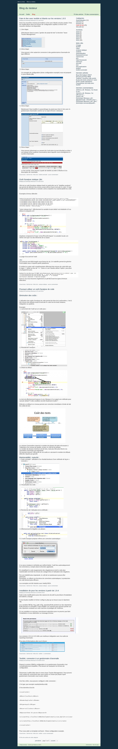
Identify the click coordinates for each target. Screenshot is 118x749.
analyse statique (43, 284)
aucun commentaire (53, 174)
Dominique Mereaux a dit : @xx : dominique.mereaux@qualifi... (86, 102)
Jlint (20, 260)
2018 (77, 33)
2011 (77, 40)
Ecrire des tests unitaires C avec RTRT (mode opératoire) (86, 80)
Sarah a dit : (80, 96)
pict (77, 58)
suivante (53, 740)
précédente (38, 740)
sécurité (78, 63)
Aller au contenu (31, 1)
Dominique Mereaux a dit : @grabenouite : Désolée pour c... (87, 99)
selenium (79, 61)
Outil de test (29, 174)
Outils (28, 14)
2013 (77, 37)
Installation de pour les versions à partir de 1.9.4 (39, 591)
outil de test (80, 56)
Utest (77, 48)
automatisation (81, 53)
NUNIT (78, 47)
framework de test (82, 55)
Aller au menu (21, 1)
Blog (33, 14)
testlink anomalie (43, 174)
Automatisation (81, 20)
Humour (78, 23)
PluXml (35, 744)
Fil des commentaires (92, 14)
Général (78, 22)
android (78, 52)
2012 (77, 38)
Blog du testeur (28, 8)
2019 (77, 32)
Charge (78, 45)
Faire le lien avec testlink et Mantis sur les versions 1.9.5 (42, 18)
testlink (40, 653)
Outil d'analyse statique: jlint (30, 179)
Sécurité (78, 27)
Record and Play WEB (83, 76)
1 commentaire (47, 653)
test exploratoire (81, 66)
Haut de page (96, 744)
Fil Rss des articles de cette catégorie (28, 737)
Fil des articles (78, 14)
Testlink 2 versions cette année (86, 78)
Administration (89, 744)
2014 (77, 35)
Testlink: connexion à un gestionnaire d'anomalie (39, 658)
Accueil (21, 14)
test (77, 65)
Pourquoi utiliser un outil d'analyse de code (36, 289)
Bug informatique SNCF (84, 75)
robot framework (81, 60)
